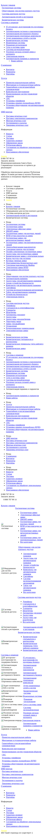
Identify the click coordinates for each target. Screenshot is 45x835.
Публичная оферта (14, 145)
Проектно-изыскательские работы (20, 82)
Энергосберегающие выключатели (21, 247)
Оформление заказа (14, 143)
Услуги (4, 78)
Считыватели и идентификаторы (20, 308)
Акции (4, 156)
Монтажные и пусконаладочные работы (23, 85)
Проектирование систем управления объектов (21, 752)
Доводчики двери (13, 321)
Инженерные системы (15, 43)
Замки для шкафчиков (15, 324)
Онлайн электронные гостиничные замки (24, 251)
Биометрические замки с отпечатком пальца (25, 256)
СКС (8, 98)
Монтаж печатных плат (16, 121)
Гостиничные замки (14, 227)
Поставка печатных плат (16, 116)
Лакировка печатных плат (17, 125)
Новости (9, 134)
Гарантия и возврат (14, 141)
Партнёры (10, 74)
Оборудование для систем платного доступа (21, 11)
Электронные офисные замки (18, 229)
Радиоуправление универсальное (20, 328)
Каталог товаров (8, 5)
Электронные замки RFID (17, 267)
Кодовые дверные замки (16, 261)
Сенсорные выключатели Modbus (20, 265)
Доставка (10, 138)
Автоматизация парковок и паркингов (22, 59)
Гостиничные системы (11, 8)
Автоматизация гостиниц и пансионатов (23, 31)
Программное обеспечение (17, 152)
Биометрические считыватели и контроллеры (30, 639)
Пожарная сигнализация (16, 45)
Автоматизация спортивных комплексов (23, 36)
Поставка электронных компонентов (22, 118)
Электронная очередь (15, 56)
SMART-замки (12, 231)
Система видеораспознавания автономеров (24, 290)
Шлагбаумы (11, 312)
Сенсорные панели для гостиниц (20, 249)
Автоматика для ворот (15, 315)
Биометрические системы (13, 20)
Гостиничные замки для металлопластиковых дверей (18, 239)
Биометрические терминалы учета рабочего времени (30, 645)
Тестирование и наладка (16, 123)
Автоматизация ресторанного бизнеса (22, 34)
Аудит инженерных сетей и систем (21, 38)
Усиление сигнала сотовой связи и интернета (30, 715)
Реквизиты (10, 72)
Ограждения (11, 326)
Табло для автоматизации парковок (21, 292)
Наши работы (17, 61)
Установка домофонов (15, 101)
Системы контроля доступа (13, 14)
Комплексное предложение (17, 92)
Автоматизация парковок (17, 278)
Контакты (10, 69)
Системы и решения (9, 22)
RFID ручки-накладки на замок (19, 236)
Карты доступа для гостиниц (18, 258)
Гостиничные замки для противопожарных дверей (31, 538)
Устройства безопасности (17, 294)
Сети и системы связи (15, 47)
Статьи (9, 136)
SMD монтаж (6, 112)
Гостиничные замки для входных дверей (23, 233)
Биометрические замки (16, 348)
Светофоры (11, 288)
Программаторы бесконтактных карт (22, 263)
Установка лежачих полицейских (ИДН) (23, 103)
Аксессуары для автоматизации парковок (23, 281)
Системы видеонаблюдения (18, 49)
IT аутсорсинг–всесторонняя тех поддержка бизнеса (31, 660)
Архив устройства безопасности (20, 283)
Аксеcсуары (11, 317)
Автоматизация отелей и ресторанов (17, 17)
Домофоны (10, 305)
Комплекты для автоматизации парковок (23, 285)
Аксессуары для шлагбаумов (18, 319)
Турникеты (11, 310)
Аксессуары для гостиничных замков (22, 254)
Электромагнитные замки (17, 330)
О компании (6, 65)
